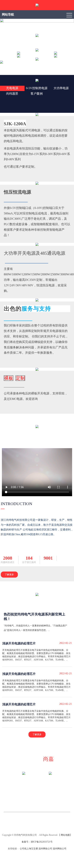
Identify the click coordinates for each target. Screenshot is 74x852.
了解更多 (9, 574)
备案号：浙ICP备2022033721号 (37, 841)
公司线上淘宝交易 (29, 848)
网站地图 (65, 835)
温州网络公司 (45, 848)
